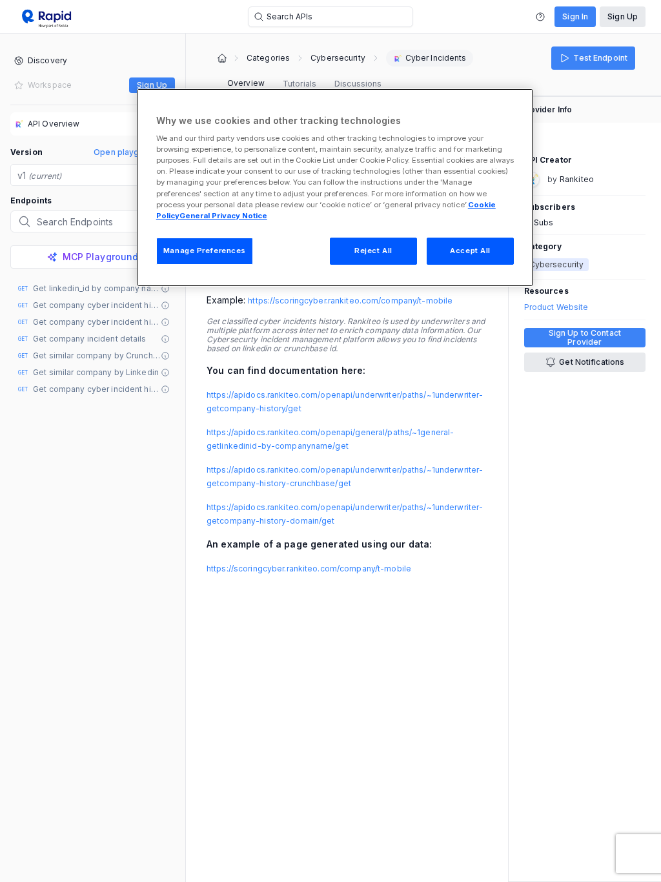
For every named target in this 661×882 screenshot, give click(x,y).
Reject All (373, 250)
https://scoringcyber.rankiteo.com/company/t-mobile (350, 300)
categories (268, 58)
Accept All (470, 250)
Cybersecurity (337, 58)
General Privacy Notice (223, 215)
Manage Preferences (204, 250)
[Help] (540, 16)
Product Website (556, 307)
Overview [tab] (246, 83)
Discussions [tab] (357, 83)
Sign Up (622, 16)
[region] (335, 187)
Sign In (575, 16)
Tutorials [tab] (299, 83)
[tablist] (304, 84)
